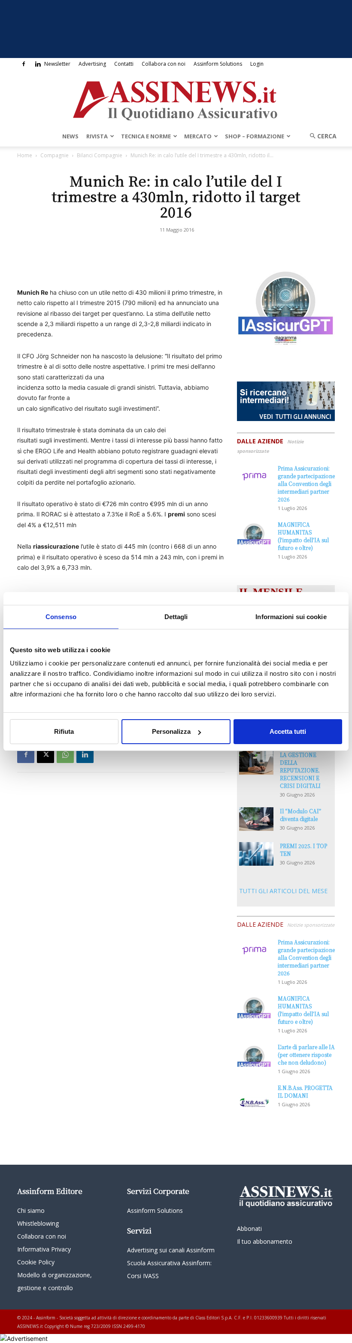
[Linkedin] (37, 64)
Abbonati (249, 1228)
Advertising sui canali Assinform (171, 1250)
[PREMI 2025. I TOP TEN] (256, 854)
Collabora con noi (163, 63)
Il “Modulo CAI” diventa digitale (300, 814)
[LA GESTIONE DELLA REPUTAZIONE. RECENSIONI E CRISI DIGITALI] (256, 763)
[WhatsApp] (65, 754)
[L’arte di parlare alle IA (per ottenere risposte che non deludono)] (254, 1055)
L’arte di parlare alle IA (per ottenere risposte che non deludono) (306, 1054)
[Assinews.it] (176, 98)
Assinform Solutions (218, 63)
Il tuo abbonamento (264, 1241)
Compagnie (54, 155)
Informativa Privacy (44, 1249)
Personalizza (171, 731)
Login (257, 63)
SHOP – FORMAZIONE (254, 136)
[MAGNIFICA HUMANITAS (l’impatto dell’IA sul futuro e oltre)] (254, 532)
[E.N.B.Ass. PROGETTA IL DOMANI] (254, 1096)
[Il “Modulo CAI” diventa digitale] (256, 819)
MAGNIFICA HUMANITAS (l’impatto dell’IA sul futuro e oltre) (303, 536)
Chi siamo (31, 1210)
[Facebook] (23, 64)
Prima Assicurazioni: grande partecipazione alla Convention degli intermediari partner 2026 (306, 483)
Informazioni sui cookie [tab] (290, 616)
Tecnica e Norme (146, 136)
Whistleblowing (38, 1223)
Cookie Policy (36, 1262)
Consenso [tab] (61, 616)
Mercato (198, 136)
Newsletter (57, 63)
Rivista (97, 136)
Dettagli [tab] (176, 616)
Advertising (92, 63)
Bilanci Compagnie (99, 155)
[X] (45, 754)
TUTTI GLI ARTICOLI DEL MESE (283, 891)
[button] (320, 136)
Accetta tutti (288, 731)
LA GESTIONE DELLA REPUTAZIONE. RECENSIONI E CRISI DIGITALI (300, 770)
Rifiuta (64, 731)
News (70, 136)
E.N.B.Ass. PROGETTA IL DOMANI (305, 1091)
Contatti (124, 63)
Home (24, 155)
